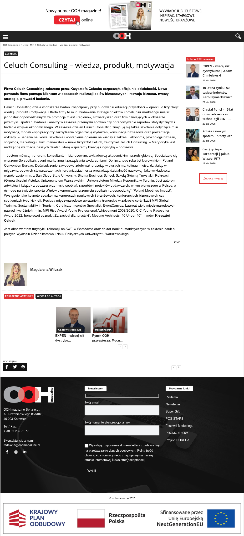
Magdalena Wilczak (46, 269)
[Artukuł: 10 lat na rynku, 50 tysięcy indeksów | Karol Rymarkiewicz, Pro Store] (192, 98)
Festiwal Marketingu (179, 426)
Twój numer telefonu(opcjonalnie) (107, 422)
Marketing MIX (103, 329)
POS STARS (174, 418)
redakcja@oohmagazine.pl (22, 445)
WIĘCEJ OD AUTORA (49, 296)
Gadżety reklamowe (69, 329)
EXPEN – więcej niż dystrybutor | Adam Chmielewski (217, 70)
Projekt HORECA (177, 440)
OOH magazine (11, 45)
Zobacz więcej (213, 178)
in (21, 449)
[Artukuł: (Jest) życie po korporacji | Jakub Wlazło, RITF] (192, 159)
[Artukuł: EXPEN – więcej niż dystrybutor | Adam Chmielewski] (192, 76)
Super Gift (173, 411)
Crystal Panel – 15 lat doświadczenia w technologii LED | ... (218, 114)
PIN (20, 364)
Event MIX (28, 45)
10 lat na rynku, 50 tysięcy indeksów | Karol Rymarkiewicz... (219, 92)
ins (13, 449)
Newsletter (119, 460)
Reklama (172, 397)
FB (4, 364)
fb (4, 449)
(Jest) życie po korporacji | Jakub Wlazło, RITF (216, 154)
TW (12, 364)
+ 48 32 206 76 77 (16, 431)
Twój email (92, 402)
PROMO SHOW (177, 433)
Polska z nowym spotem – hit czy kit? (217, 133)
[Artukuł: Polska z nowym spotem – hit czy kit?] (192, 141)
